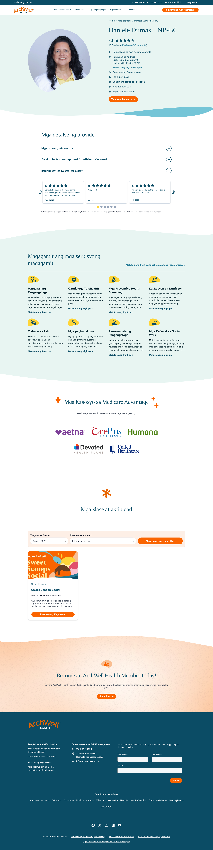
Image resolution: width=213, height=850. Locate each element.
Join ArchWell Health (62, 9)
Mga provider (124, 21)
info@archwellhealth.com (88, 761)
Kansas (90, 800)
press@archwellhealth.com (40, 770)
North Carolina (138, 800)
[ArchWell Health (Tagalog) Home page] (24, 10)
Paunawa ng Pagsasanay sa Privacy (88, 836)
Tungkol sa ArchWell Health (42, 744)
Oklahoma (161, 800)
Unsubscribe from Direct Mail (42, 756)
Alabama (34, 800)
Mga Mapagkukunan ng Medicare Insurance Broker (44, 750)
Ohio (151, 800)
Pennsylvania (176, 800)
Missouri (100, 800)
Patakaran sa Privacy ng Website (154, 836)
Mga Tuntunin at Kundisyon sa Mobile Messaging (106, 841)
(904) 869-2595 (121, 77)
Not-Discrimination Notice (121, 836)
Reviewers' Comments (134, 45)
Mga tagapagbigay (98, 9)
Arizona (45, 800)
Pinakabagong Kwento (39, 762)
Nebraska (113, 800)
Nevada (124, 800)
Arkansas (57, 800)
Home (112, 21)
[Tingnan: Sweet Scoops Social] (53, 586)
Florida (80, 800)
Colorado (69, 800)
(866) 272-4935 (84, 749)
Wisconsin (106, 806)
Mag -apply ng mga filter (160, 541)
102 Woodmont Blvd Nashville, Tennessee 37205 (89, 755)
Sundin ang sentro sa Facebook (129, 81)
